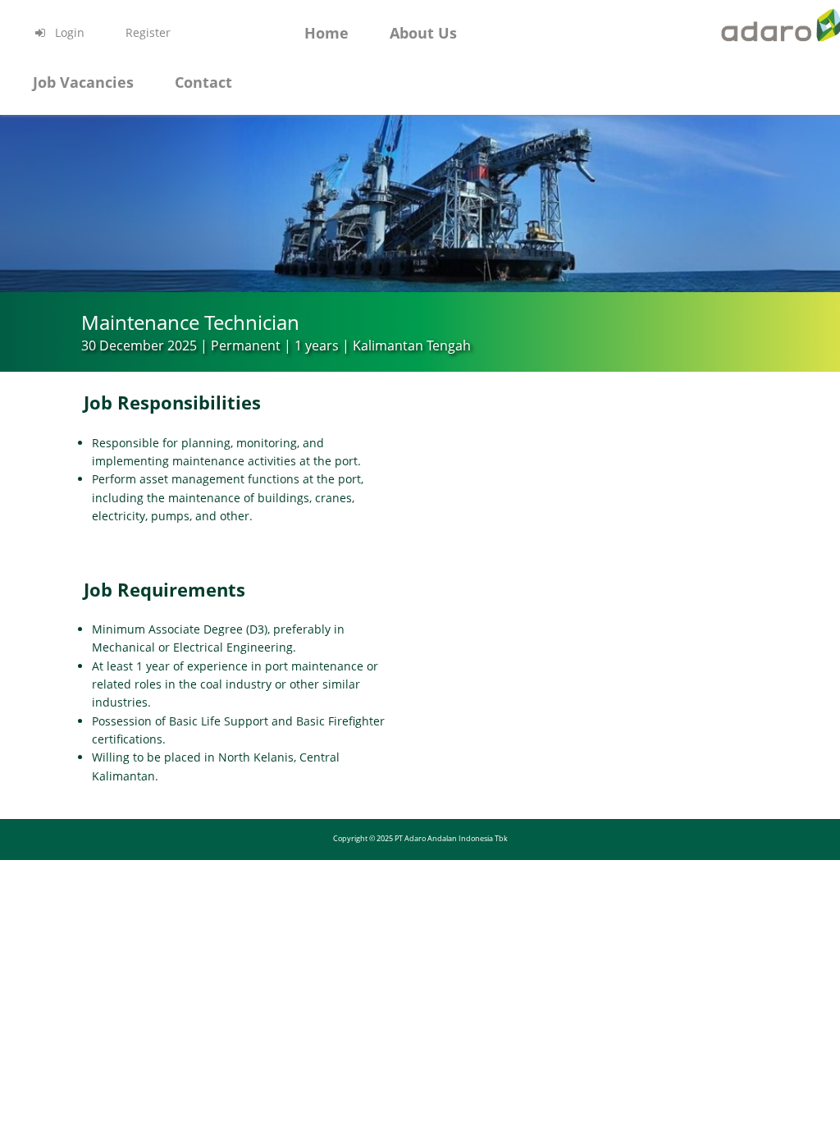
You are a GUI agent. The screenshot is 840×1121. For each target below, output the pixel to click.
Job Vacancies (83, 82)
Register (148, 32)
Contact (203, 82)
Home (326, 33)
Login (68, 32)
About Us (423, 33)
